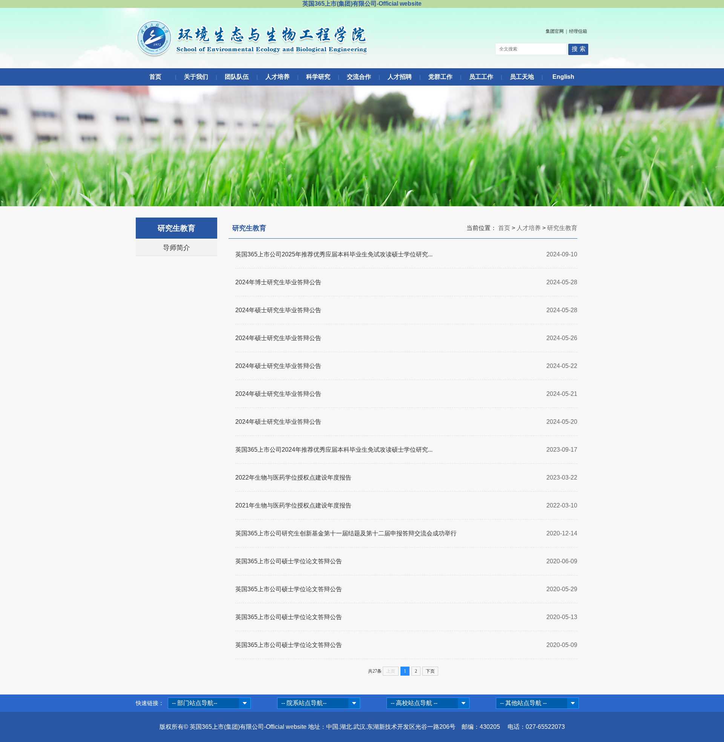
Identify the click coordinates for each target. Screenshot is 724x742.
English (563, 77)
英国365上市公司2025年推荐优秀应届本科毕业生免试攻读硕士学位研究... (334, 254)
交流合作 (359, 77)
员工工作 (481, 77)
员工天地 (522, 77)
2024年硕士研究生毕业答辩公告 (278, 310)
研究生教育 (562, 228)
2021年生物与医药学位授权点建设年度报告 (293, 505)
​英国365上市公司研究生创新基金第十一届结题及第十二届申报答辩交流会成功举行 (346, 533)
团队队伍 (237, 77)
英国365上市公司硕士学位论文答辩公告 (288, 561)
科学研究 (318, 77)
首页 (155, 77)
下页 (430, 671)
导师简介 (176, 247)
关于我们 (196, 77)
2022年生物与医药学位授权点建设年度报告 (293, 477)
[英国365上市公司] (252, 55)
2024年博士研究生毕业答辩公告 (278, 282)
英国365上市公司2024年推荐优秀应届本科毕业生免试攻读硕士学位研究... (334, 449)
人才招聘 (400, 77)
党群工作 (440, 77)
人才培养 (277, 77)
